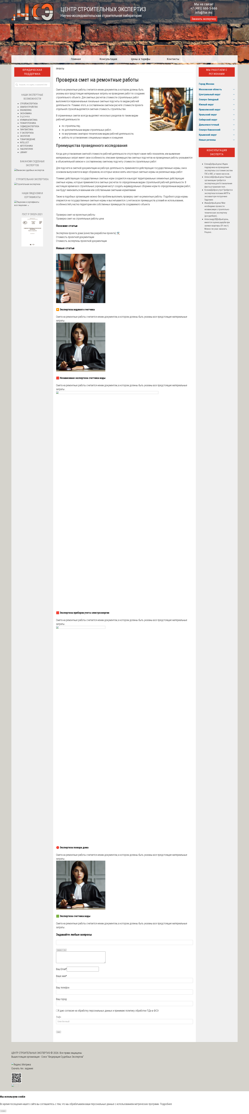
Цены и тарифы (140, 59)
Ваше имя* (61, 976)
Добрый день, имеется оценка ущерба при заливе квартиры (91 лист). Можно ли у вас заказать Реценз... (217, 225)
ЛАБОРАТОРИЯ (26, 149)
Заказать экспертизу (204, 19)
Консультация (108, 59)
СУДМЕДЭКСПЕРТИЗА (29, 126)
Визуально (59, 950)
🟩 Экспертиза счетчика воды (73, 916)
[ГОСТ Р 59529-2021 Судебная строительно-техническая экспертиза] (32, 245)
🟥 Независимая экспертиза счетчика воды (80, 377)
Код (65, 950)
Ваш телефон (62, 987)
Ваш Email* (61, 969)
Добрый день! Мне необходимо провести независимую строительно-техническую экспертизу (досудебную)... (217, 209)
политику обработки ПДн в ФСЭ (142, 1010)
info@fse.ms (203, 13)
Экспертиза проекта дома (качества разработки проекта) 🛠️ (88, 233)
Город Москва (206, 83)
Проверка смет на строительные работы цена (80, 218)
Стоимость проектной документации (75, 237)
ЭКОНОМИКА (26, 113)
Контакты (173, 59)
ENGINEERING (26, 110)
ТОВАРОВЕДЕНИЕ (27, 139)
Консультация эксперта (217, 152)
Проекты (60, 69)
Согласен (3, 1111)
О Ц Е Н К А (25, 116)
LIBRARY (23, 152)
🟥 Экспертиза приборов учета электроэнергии (82, 612)
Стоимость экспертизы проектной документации (81, 240)
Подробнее (166, 1103)
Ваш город (61, 999)
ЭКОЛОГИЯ (25, 136)
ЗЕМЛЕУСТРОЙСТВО (29, 107)
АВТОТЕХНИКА (26, 146)
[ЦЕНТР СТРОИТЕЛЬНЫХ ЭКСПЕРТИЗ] (32, 19)
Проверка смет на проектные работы (75, 214)
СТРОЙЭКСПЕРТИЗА (29, 103)
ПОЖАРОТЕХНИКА (28, 123)
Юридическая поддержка (32, 72)
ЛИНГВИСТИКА (26, 129)
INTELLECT (24, 142)
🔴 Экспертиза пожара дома (72, 847)
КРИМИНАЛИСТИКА (28, 120)
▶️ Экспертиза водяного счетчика (75, 309)
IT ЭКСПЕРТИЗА (27, 133)
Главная (76, 59)
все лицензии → (21, 205)
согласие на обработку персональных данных (88, 1010)
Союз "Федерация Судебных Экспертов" (62, 1056)
